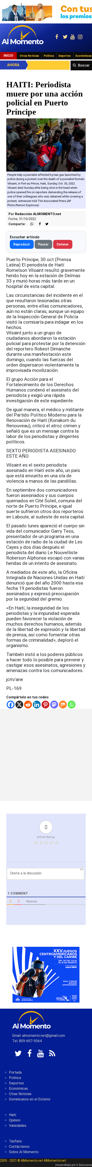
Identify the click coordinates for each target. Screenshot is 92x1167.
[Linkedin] (37, 704)
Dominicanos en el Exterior (29, 1099)
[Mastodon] (54, 704)
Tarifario (15, 1141)
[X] (19, 704)
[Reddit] (28, 704)
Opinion (14, 1120)
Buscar (84, 65)
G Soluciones (84, 1165)
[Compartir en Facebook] (37, 224)
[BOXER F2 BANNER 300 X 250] (46, 974)
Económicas (18, 1088)
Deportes (65, 55)
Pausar (43, 244)
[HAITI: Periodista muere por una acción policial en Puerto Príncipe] (46, 144)
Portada (15, 1072)
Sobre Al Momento (24, 1152)
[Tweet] (45, 224)
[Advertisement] (46, 755)
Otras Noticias (29, 55)
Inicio (8, 56)
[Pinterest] (45, 704)
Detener (63, 244)
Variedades (17, 1125)
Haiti (12, 1115)
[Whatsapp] (71, 704)
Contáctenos (19, 1146)
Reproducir (21, 244)
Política (49, 55)
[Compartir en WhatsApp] (30, 224)
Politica (15, 1078)
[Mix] (63, 704)
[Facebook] (11, 704)
